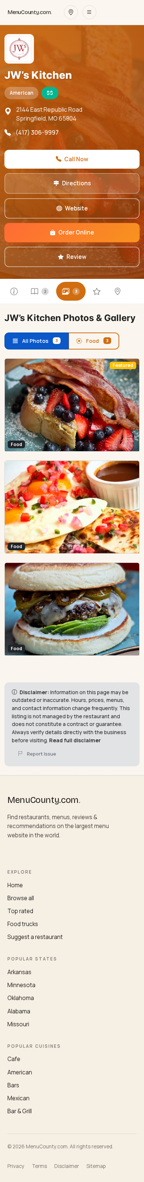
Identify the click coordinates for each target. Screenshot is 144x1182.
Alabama (18, 1011)
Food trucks (22, 924)
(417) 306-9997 (37, 132)
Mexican (18, 1098)
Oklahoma (20, 998)
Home (15, 885)
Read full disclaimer (75, 740)
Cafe (13, 1059)
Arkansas (19, 972)
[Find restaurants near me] (71, 12)
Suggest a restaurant (35, 937)
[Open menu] (89, 12)
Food (97, 340)
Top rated (20, 911)
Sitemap (96, 1166)
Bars (13, 1085)
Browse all (20, 898)
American (19, 1072)
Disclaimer (66, 1166)
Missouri (18, 1024)
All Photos (40, 340)
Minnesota (21, 985)
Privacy (15, 1166)
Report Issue (41, 753)
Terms (39, 1166)
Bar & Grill (19, 1111)
